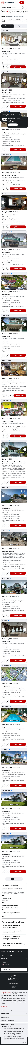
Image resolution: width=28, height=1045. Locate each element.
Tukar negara (4, 962)
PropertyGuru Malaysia (7, 1010)
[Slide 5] (16, 501)
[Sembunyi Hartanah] (21, 34)
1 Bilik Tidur (9, 915)
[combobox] (13, 7)
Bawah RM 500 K (6, 907)
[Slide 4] (15, 501)
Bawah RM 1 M (14, 907)
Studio (3, 915)
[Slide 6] (16, 168)
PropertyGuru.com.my (6, 992)
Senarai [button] (9, 26)
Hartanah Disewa (5, 1017)
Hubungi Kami (4, 958)
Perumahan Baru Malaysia (8, 1020)
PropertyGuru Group (6, 955)
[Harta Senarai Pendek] (24, 34)
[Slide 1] (10, 168)
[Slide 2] (11, 168)
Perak (7, 900)
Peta (21, 26)
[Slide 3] (12, 168)
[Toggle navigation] (25, 2)
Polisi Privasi (10, 1033)
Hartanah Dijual (5, 1013)
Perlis (3, 900)
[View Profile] (14, 30)
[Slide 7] (17, 374)
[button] (3, 16)
